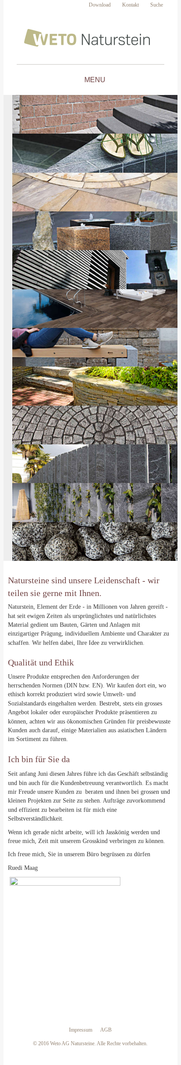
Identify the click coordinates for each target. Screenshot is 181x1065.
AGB (106, 1030)
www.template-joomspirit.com (179, 1030)
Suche (156, 5)
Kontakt (130, 5)
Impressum (80, 1030)
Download (100, 5)
